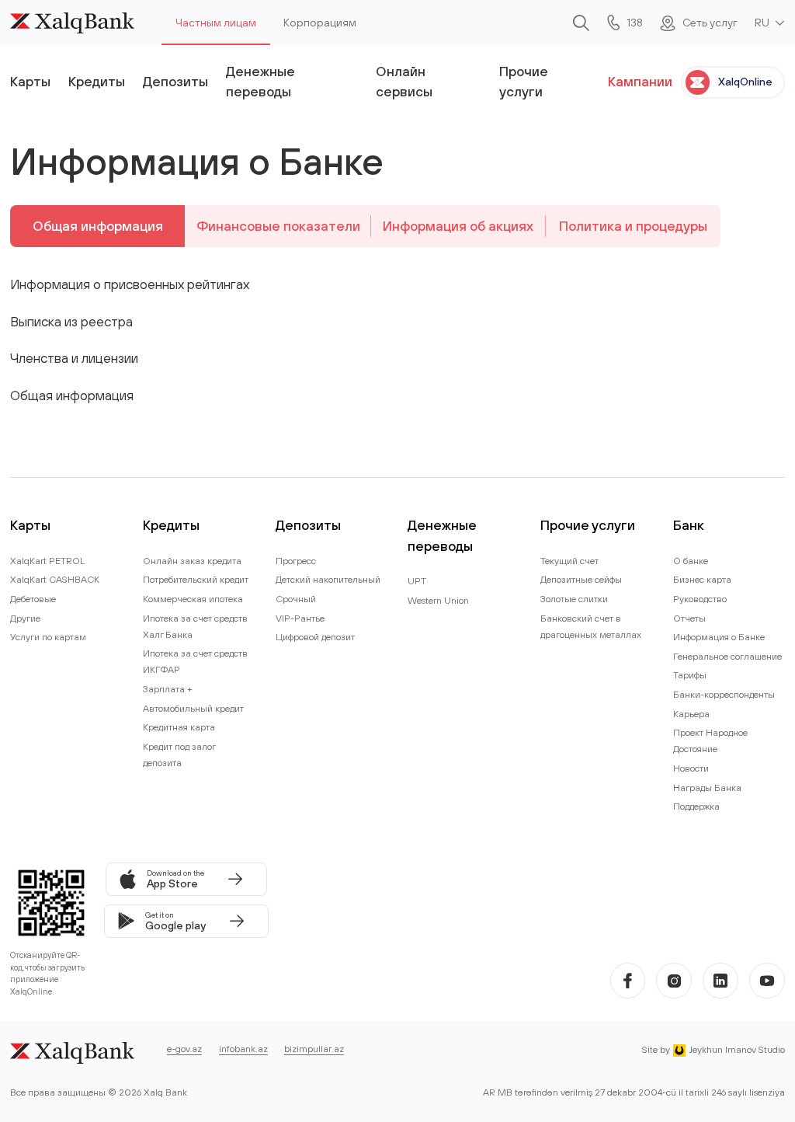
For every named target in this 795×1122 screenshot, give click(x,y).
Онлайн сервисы (404, 81)
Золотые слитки (574, 599)
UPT (417, 581)
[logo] (72, 23)
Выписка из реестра (71, 321)
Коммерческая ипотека (193, 599)
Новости (691, 768)
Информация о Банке (719, 637)
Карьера (691, 714)
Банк (688, 525)
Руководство (700, 599)
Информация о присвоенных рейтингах (129, 284)
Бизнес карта (702, 579)
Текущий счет (569, 560)
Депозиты (175, 81)
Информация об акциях (458, 226)
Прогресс (296, 560)
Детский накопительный (328, 579)
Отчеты (689, 618)
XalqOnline (745, 81)
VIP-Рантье (300, 618)
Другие (25, 618)
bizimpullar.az (314, 1048)
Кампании (640, 81)
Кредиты (96, 81)
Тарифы (689, 675)
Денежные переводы (260, 81)
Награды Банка (707, 787)
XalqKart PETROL (47, 560)
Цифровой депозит (315, 637)
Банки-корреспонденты (724, 694)
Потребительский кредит (195, 579)
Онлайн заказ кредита (192, 560)
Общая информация (98, 226)
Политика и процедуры (633, 226)
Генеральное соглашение (727, 656)
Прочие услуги (523, 81)
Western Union (438, 600)
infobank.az (243, 1048)
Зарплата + (168, 689)
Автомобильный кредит (193, 708)
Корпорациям (319, 22)
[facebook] (628, 980)
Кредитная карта (179, 727)
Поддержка (696, 806)
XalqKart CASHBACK (54, 579)
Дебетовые (33, 599)
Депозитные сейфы (581, 579)
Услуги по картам (48, 637)
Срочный (296, 599)
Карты (30, 81)
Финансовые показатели (278, 226)
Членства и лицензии (74, 358)
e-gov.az (184, 1048)
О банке (690, 560)
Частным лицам (215, 22)
